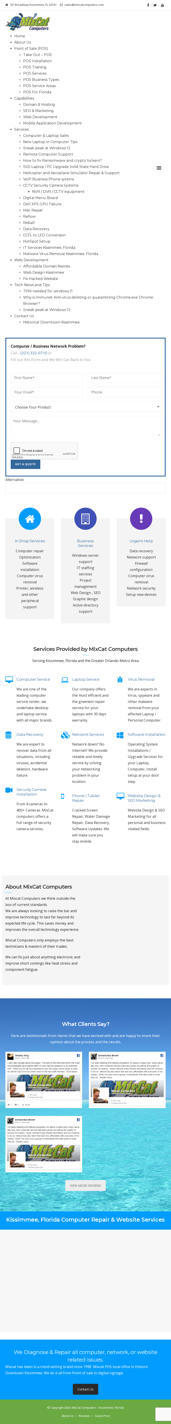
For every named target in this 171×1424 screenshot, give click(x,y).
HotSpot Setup (36, 241)
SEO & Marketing (38, 111)
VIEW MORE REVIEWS (85, 1185)
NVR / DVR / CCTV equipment (58, 191)
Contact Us (24, 316)
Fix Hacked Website (40, 279)
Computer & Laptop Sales (46, 136)
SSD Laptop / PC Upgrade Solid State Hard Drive (66, 167)
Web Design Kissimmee (43, 272)
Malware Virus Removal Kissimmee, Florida (60, 254)
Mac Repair (33, 210)
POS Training (35, 67)
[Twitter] (155, 5)
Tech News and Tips (32, 285)
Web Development (40, 117)
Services (21, 129)
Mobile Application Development (52, 123)
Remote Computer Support (48, 154)
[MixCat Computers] (27, 22)
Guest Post (102, 1416)
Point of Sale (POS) (31, 48)
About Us (22, 42)
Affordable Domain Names (46, 266)
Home (19, 36)
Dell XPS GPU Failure (42, 204)
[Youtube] (162, 5)
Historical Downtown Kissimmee (51, 322)
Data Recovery (36, 229)
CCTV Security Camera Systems (50, 185)
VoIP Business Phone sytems (48, 179)
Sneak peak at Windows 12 (46, 148)
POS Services (35, 73)
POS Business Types (41, 80)
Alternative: (14, 479)
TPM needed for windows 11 (48, 291)
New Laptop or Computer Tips (50, 142)
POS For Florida (37, 92)
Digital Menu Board (40, 198)
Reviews (84, 1416)
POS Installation (37, 61)
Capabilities (24, 98)
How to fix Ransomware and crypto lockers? (62, 160)
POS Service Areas (39, 86)
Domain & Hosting (39, 104)
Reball (29, 223)
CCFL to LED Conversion (44, 235)
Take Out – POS (37, 55)
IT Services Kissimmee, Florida (49, 247)
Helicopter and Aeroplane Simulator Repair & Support (71, 173)
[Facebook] (148, 5)
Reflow (29, 216)
